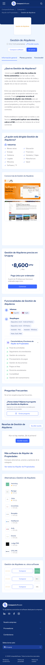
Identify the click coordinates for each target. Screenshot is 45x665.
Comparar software (16, 50)
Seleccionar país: (9, 643)
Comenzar (22, 286)
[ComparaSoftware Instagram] (19, 613)
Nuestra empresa (9, 622)
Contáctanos (8, 635)
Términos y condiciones (6, 660)
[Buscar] (41, 3)
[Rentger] (37, 579)
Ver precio (31, 50)
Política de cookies (35, 660)
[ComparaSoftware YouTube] (9, 613)
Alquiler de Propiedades (10, 13)
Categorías (21, 9)
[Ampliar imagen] (22, 189)
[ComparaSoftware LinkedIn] (4, 613)
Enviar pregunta (24, 414)
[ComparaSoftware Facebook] (14, 613)
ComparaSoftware (8, 9)
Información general (9, 58)
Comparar (26, 571)
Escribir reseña (33, 44)
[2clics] (37, 586)
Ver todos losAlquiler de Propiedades (19, 467)
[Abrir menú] (4, 3)
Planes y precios (26, 58)
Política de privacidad (21, 660)
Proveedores (8, 628)
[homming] (37, 571)
